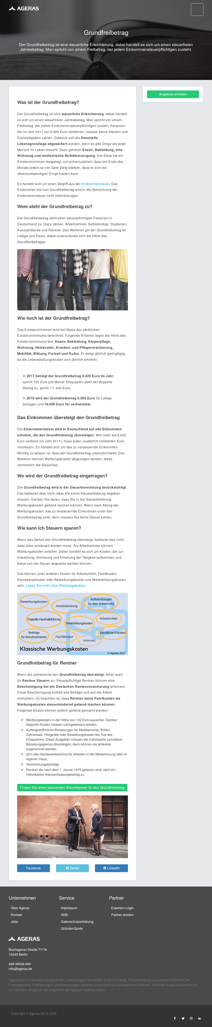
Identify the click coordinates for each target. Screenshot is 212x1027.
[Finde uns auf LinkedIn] (199, 1018)
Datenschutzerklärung (77, 921)
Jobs (14, 921)
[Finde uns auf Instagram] (191, 1018)
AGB (64, 914)
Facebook (33, 868)
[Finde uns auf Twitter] (183, 1018)
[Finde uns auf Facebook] (174, 1018)
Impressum (69, 907)
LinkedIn (113, 868)
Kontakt (16, 914)
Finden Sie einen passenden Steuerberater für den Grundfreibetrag (72, 787)
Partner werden (122, 914)
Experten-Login (122, 907)
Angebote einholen (173, 94)
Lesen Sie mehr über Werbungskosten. (56, 585)
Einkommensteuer (96, 183)
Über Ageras (20, 907)
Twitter (74, 868)
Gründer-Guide (72, 928)
